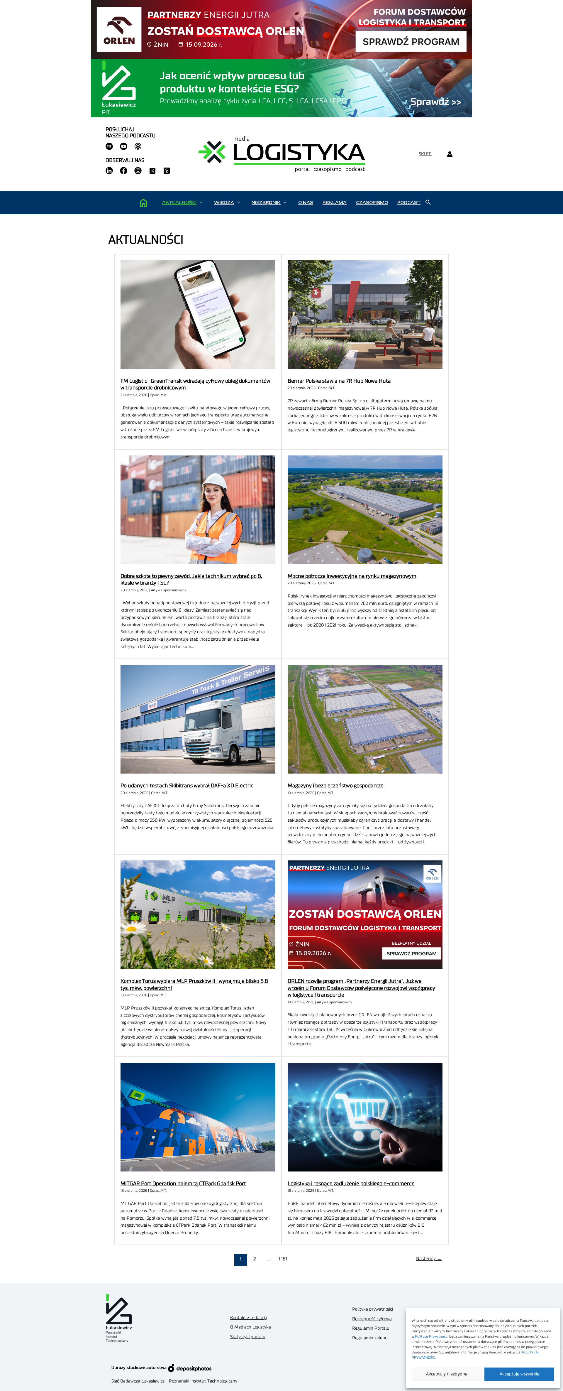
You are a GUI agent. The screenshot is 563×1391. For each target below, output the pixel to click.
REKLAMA (335, 202)
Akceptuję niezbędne (446, 1374)
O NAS (305, 202)
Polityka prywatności (372, 1309)
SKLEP (425, 154)
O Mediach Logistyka (250, 1327)
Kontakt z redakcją (248, 1318)
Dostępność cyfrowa (372, 1319)
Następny (429, 1258)
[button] (201, 202)
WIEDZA (224, 202)
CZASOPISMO (372, 202)
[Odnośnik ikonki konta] (449, 154)
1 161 (283, 1259)
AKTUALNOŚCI (179, 202)
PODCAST (408, 202)
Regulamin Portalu (370, 1328)
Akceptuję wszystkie (519, 1374)
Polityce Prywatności (431, 1336)
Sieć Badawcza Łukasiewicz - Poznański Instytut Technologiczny (174, 1381)
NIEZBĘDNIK (266, 202)
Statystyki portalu (247, 1337)
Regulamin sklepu (370, 1338)
